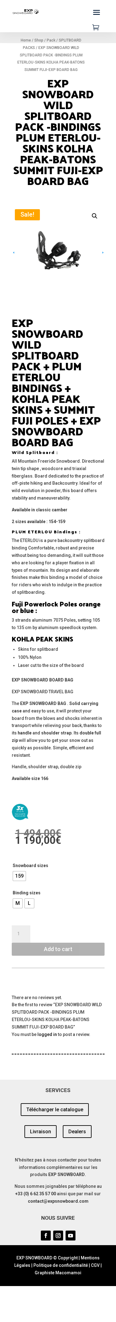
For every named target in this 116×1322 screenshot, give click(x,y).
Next (95, 252)
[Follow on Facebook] (46, 1235)
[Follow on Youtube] (70, 1235)
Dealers (77, 1132)
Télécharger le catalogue (54, 1110)
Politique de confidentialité (60, 1265)
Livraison (40, 1132)
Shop (38, 40)
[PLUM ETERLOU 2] (58, 252)
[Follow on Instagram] (58, 1235)
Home (26, 40)
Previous (21, 252)
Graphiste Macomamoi (58, 1272)
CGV (95, 1265)
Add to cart (58, 949)
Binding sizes (27, 892)
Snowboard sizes (30, 865)
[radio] (19, 876)
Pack (51, 40)
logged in (47, 1034)
